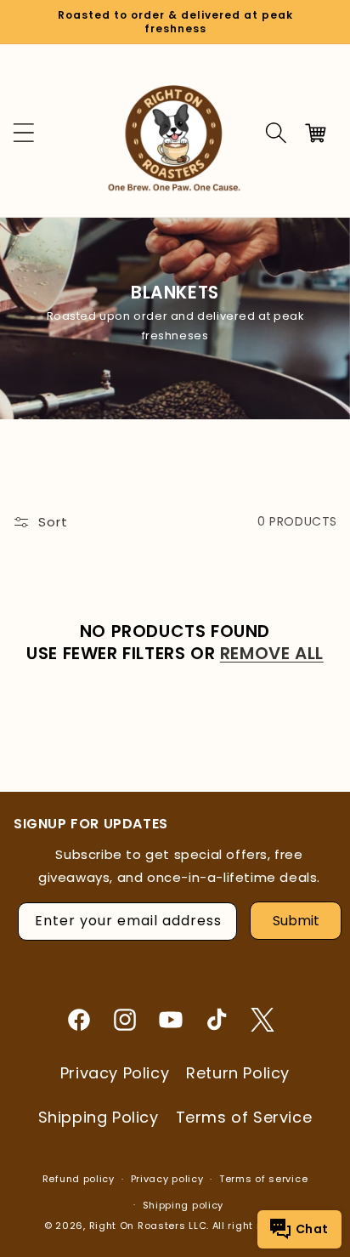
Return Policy (238, 1073)
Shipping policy (183, 1205)
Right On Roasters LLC (148, 1225)
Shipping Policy (98, 1117)
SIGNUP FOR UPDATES (91, 824)
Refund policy (78, 1179)
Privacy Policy (114, 1073)
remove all (272, 653)
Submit (296, 920)
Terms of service (263, 1179)
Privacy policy (167, 1179)
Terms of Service (244, 1117)
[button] (276, 133)
